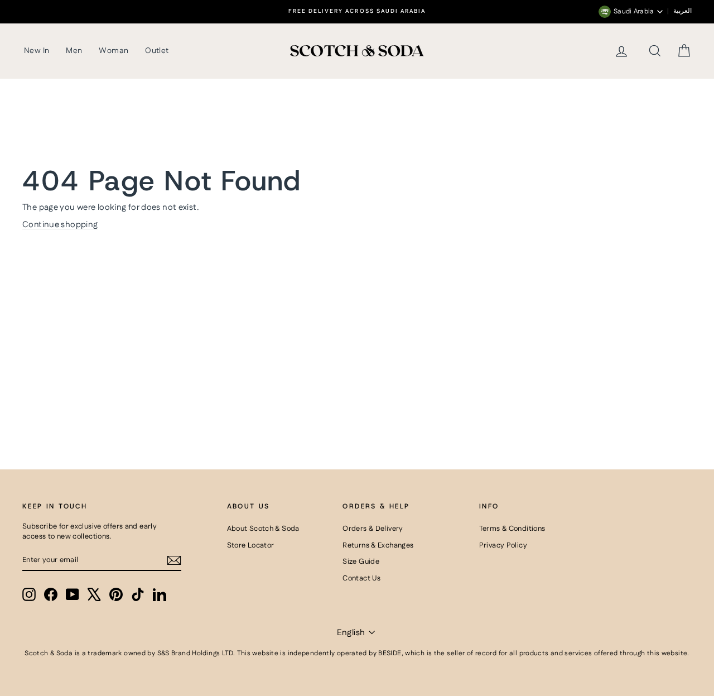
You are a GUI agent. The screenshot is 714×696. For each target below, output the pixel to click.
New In (36, 50)
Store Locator (250, 545)
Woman (113, 50)
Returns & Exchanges (377, 545)
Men (74, 50)
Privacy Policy (503, 545)
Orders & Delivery (372, 529)
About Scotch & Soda (263, 529)
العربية (682, 11)
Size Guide (360, 561)
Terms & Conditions (512, 529)
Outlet (156, 50)
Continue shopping (60, 225)
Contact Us (361, 578)
